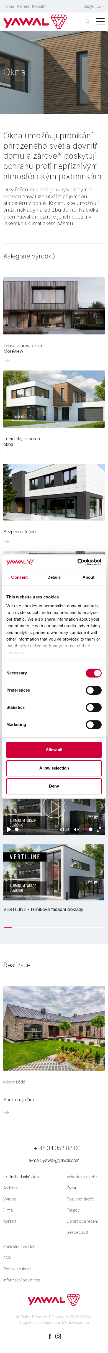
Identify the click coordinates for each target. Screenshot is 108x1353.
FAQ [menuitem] (7, 1257)
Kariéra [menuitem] (23, 6)
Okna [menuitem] (71, 1188)
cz (99, 6)
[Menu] (100, 21)
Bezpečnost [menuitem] (77, 1232)
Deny (54, 786)
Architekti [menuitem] (11, 1188)
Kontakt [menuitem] (38, 6)
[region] (54, 886)
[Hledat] (87, 21)
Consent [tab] (19, 577)
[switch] (94, 690)
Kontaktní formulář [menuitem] (19, 1246)
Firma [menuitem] (9, 6)
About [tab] (89, 577)
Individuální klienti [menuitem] (25, 1176)
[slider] (36, 829)
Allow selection (54, 768)
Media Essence (75, 1322)
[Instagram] (58, 1336)
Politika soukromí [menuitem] (17, 1268)
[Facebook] (50, 1336)
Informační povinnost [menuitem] (21, 1280)
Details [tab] (54, 577)
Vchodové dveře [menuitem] (82, 1176)
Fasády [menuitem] (73, 1210)
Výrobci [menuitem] (10, 1199)
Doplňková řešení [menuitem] (82, 1221)
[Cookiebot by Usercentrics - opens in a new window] (78, 562)
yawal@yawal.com (61, 1160)
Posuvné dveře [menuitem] (80, 1199)
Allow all (54, 749)
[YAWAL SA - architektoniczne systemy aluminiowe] (35, 21)
